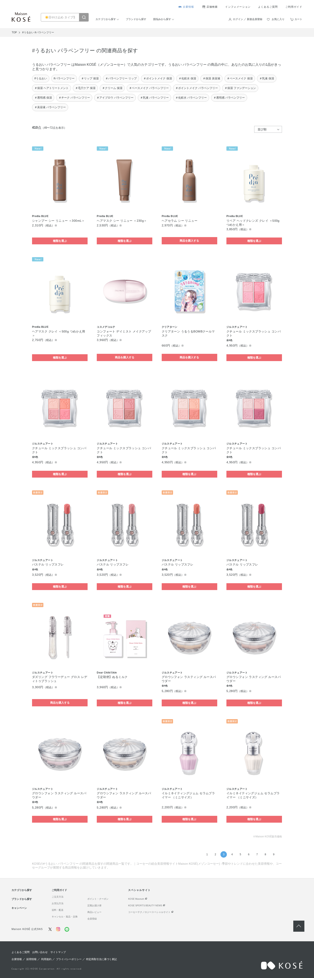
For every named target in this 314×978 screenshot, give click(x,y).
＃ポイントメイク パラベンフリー (196, 88)
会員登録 (92, 918)
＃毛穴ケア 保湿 (85, 88)
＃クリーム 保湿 (112, 88)
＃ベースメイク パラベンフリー (149, 88)
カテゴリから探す (105, 19)
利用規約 (46, 959)
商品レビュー (94, 912)
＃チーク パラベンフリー (74, 97)
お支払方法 (57, 903)
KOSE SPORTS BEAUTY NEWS (145, 905)
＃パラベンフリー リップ (121, 78)
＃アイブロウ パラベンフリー (115, 97)
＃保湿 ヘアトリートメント (51, 88)
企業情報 (188, 6)
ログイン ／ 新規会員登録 (247, 19)
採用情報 (31, 959)
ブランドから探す (136, 19)
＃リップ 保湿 (90, 78)
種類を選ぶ (60, 240)
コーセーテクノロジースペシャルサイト (149, 912)
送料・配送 (57, 910)
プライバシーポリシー (69, 959)
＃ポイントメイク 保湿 (157, 78)
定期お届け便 (94, 905)
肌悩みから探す (162, 19)
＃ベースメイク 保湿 (240, 78)
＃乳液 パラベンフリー (154, 97)
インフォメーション (238, 6)
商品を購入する (189, 240)
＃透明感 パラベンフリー (229, 97)
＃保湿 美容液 (211, 78)
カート (298, 19)
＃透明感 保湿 (43, 97)
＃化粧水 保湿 (187, 78)
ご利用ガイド (293, 6)
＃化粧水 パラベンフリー (191, 97)
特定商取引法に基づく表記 (101, 959)
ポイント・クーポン (98, 899)
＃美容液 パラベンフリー (50, 107)
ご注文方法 (57, 896)
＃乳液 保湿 (266, 78)
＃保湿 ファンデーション (240, 88)
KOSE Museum (136, 899)
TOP (14, 32)
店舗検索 (212, 6)
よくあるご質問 (268, 6)
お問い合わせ (40, 952)
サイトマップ (58, 952)
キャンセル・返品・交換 (65, 916)
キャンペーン (19, 908)
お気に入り (278, 19)
